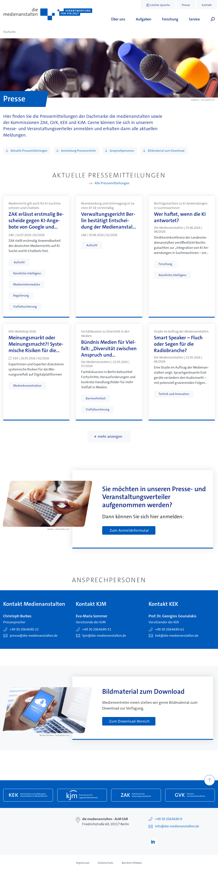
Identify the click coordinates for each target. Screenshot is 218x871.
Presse (186, 5)
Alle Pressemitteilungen (112, 183)
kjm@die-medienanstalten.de (104, 635)
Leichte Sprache (160, 5)
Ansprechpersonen (122, 151)
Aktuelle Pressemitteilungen (29, 151)
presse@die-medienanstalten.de (33, 635)
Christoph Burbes (17, 616)
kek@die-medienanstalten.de (176, 635)
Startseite (9, 32)
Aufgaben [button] (143, 19)
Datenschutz (105, 863)
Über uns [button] (118, 19)
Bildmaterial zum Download (166, 151)
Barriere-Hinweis (132, 863)
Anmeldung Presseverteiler (78, 151)
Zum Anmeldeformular (129, 530)
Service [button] (194, 19)
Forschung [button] (170, 19)
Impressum (82, 863)
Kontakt (207, 5)
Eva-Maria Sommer (91, 616)
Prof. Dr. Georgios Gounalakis (172, 616)
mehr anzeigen (110, 436)
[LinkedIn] (153, 841)
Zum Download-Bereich (129, 721)
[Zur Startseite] (48, 14)
